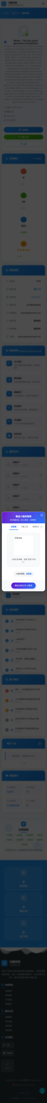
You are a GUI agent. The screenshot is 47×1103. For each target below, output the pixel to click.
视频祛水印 (36, 526)
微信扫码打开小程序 (23, 585)
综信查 (13, 526)
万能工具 (24, 526)
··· (41, 526)
